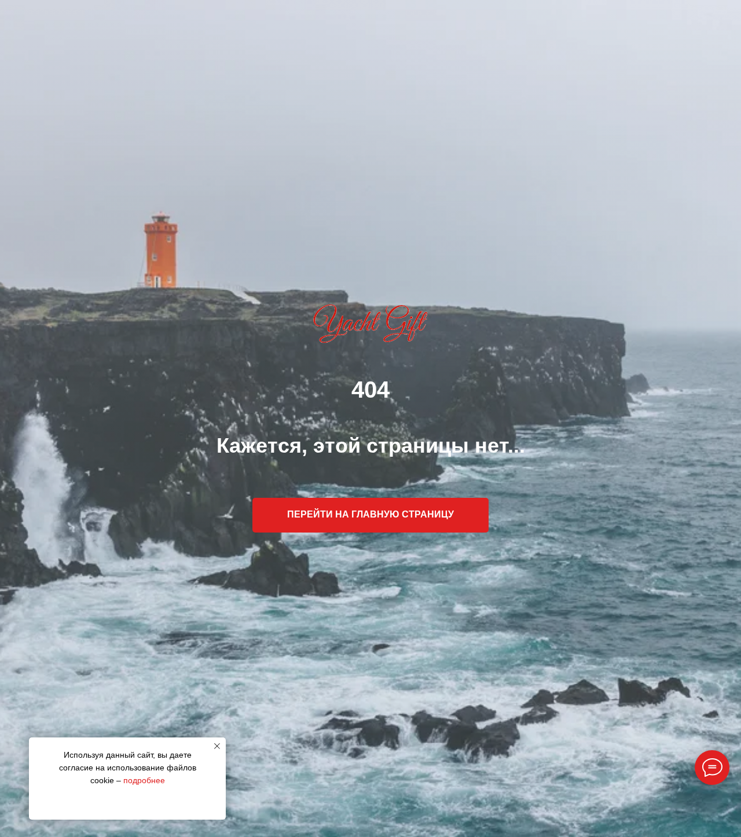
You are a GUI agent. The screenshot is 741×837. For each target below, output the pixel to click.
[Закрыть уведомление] (217, 746)
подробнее (144, 780)
